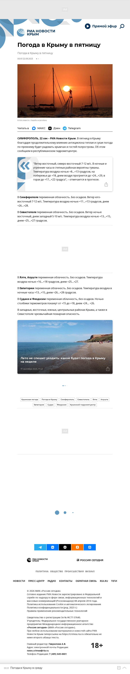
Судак (50, 405)
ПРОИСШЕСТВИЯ (74, 571)
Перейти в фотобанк (39, 120)
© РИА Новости (23, 120)
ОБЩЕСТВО (56, 571)
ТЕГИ (114, 581)
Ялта (95, 399)
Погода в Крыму (49, 399)
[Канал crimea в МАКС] (90, 547)
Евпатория (39, 405)
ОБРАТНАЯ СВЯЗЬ (86, 581)
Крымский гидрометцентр (83, 405)
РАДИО (52, 581)
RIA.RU (104, 581)
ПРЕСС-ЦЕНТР (36, 581)
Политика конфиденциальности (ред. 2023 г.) (52, 608)
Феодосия (61, 405)
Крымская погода (29, 399)
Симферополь (67, 399)
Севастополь (83, 399)
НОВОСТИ (19, 581)
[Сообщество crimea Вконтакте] (53, 547)
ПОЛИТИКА (42, 571)
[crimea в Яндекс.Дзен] (65, 547)
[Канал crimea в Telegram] (40, 547)
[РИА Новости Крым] (36, 33)
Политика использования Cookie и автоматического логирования (64, 604)
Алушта (104, 399)
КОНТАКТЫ (65, 581)
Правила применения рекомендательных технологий (57, 611)
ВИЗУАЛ (89, 571)
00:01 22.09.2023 (25, 59)
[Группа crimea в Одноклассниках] (77, 547)
